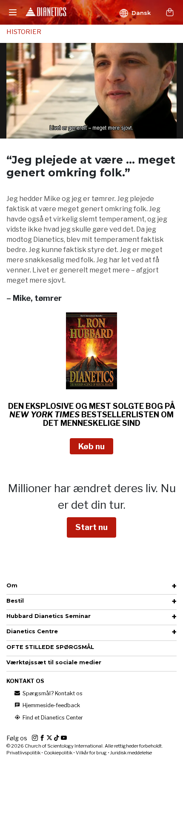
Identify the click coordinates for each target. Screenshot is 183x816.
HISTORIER (23, 32)
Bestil (15, 601)
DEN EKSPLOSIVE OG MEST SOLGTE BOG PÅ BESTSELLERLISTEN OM (91, 415)
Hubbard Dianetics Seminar (48, 616)
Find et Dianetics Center (52, 717)
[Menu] (12, 12)
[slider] (82, 132)
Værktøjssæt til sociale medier (53, 662)
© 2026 (84, 746)
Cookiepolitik (58, 753)
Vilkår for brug (91, 753)
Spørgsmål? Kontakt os (52, 693)
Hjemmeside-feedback (50, 705)
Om (11, 585)
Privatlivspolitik (23, 753)
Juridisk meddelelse (131, 753)
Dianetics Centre (32, 631)
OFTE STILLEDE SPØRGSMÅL (50, 647)
